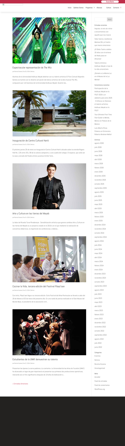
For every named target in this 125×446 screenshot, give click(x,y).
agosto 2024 (99, 241)
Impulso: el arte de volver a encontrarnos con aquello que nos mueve (103, 31)
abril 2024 (98, 257)
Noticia (32, 71)
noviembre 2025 (100, 180)
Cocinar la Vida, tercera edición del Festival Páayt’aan (38, 286)
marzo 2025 (99, 212)
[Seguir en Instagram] (62, 432)
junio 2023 (98, 298)
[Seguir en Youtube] (71, 432)
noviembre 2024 (100, 229)
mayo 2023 (98, 302)
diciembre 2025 (100, 176)
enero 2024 (99, 269)
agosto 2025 (99, 192)
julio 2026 (98, 147)
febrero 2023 (99, 314)
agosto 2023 (99, 290)
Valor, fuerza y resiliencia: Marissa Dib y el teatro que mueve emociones (103, 42)
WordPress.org (100, 389)
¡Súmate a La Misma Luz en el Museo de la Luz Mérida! (103, 76)
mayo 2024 (98, 253)
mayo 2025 (98, 204)
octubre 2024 (99, 233)
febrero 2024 (99, 265)
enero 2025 (99, 220)
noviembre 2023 (100, 278)
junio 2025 (98, 200)
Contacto (116, 8)
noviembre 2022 (100, 326)
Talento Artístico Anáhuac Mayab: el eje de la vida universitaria (103, 66)
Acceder (97, 377)
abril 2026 (98, 159)
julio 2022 (98, 343)
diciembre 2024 (100, 224)
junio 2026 (98, 151)
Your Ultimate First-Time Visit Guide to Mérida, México (103, 117)
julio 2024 (98, 245)
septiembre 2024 (101, 237)
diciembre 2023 (100, 273)
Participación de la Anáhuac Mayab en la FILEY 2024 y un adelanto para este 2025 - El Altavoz (103, 94)
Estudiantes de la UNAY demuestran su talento (35, 359)
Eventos (97, 356)
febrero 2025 (99, 216)
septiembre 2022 (101, 335)
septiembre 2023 (101, 286)
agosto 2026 (99, 143)
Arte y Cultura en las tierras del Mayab (30, 213)
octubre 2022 (99, 331)
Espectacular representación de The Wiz (32, 67)
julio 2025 (98, 196)
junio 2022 (98, 347)
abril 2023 (98, 306)
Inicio (69, 8)
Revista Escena (18, 71)
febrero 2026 (99, 167)
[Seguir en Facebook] (53, 432)
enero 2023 (99, 318)
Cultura (108, 8)
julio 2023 (98, 294)
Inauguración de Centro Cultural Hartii (30, 140)
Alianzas (99, 8)
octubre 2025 (99, 184)
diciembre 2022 (100, 322)
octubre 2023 (99, 282)
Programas (89, 8)
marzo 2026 (99, 163)
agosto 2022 (99, 339)
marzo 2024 (99, 261)
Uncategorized (100, 368)
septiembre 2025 (101, 188)
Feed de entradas (101, 381)
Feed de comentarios (102, 385)
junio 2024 (98, 249)
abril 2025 (98, 208)
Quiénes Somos (78, 8)
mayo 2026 (98, 155)
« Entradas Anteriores (20, 383)
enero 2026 (99, 171)
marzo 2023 (99, 310)
